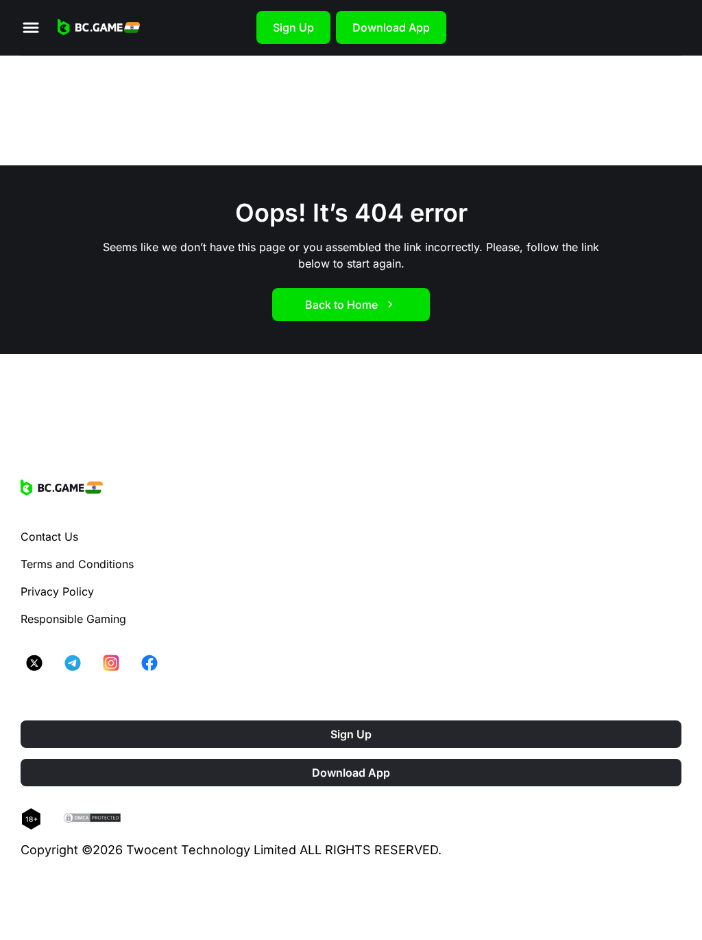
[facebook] (149, 663)
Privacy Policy (57, 591)
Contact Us (49, 536)
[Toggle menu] (31, 27)
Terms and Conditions (77, 564)
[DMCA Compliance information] (93, 819)
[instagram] (111, 663)
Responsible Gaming (73, 619)
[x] (34, 663)
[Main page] (99, 27)
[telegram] (72, 663)
